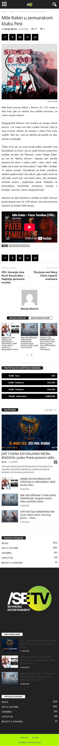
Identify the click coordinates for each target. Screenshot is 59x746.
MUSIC (11, 11)
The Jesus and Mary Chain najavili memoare (45, 275)
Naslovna (24, 737)
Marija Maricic (10, 29)
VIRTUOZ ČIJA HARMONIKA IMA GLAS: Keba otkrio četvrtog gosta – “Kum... (37, 514)
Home (4, 11)
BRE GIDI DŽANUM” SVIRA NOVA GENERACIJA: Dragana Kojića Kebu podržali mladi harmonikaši (29, 342)
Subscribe (50, 396)
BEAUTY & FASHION (12, 563)
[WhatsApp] (20, 37)
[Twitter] (27, 37)
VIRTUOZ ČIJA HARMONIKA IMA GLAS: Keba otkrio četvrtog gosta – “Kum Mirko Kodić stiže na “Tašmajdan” (47, 343)
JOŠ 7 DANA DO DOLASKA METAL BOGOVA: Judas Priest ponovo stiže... (29, 456)
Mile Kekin (24, 246)
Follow (51, 382)
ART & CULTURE (10, 548)
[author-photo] (29, 298)
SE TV (4, 462)
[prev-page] (27, 355)
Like (53, 375)
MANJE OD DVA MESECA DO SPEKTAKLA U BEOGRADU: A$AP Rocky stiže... (37, 481)
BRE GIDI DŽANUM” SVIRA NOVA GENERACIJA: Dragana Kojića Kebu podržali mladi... (38, 498)
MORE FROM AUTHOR (40, 318)
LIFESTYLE (7, 558)
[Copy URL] (5, 37)
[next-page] (31, 355)
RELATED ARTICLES (18, 318)
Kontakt (35, 737)
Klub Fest (13, 246)
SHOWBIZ (7, 553)
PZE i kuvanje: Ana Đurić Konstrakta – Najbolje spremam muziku (13, 277)
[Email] (35, 37)
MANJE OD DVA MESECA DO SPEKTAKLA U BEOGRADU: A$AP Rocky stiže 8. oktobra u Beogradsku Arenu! (10, 343)
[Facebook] (12, 37)
